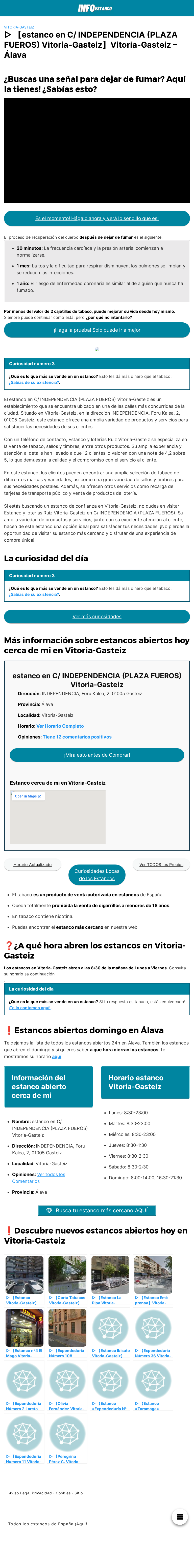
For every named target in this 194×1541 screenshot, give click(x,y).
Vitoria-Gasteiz (19, 27)
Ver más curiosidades (97, 616)
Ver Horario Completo (60, 726)
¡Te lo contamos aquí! (30, 1007)
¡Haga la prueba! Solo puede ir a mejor (97, 330)
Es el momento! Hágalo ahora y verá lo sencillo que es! (97, 218)
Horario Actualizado (32, 864)
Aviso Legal (20, 1493)
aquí (56, 1056)
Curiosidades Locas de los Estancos (97, 874)
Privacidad (42, 1493)
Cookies (63, 1493)
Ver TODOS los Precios (161, 864)
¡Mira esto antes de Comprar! (97, 755)
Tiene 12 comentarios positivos (77, 736)
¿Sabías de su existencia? (34, 382)
